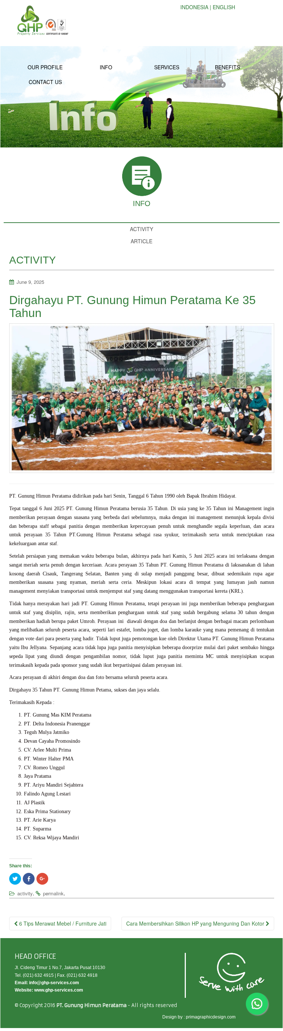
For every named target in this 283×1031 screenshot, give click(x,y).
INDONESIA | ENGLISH (207, 7)
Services (166, 67)
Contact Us (45, 82)
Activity (141, 229)
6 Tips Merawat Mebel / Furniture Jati (62, 923)
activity (25, 893)
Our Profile (45, 67)
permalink (53, 893)
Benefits (227, 67)
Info (106, 67)
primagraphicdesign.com (211, 1017)
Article (141, 241)
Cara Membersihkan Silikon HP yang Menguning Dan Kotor (196, 923)
